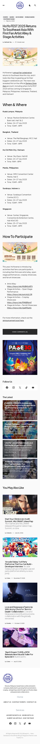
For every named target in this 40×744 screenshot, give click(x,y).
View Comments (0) (20, 332)
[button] (3, 5)
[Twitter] (20, 387)
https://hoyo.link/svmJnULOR (19, 294)
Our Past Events (19, 702)
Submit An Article (14, 718)
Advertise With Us (13, 715)
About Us (7, 702)
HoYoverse (19, 17)
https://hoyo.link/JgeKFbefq (19, 308)
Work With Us (28, 715)
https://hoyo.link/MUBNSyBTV (20, 286)
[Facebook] (7, 387)
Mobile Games (29, 17)
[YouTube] (33, 387)
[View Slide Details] (20, 357)
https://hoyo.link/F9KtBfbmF (19, 302)
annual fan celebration (22, 72)
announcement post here (13, 320)
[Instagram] (13, 387)
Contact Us (31, 702)
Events (5, 17)
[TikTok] (26, 387)
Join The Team (28, 718)
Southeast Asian (9, 19)
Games (12, 17)
